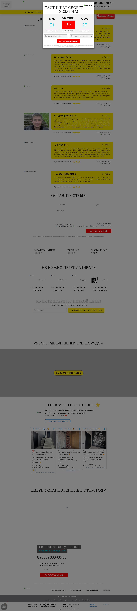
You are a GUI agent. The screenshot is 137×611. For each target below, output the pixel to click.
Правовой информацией (74, 46)
